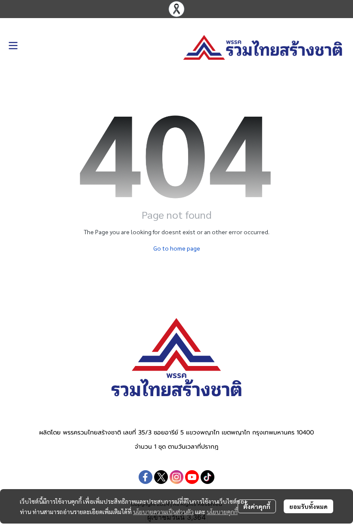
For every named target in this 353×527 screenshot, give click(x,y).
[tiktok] (207, 477)
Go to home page (176, 248)
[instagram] (176, 477)
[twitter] (161, 477)
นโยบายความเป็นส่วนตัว (163, 511)
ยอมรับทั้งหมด (308, 506)
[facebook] (145, 477)
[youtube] (192, 477)
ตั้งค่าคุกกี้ (256, 506)
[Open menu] (13, 45)
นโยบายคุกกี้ (222, 511)
